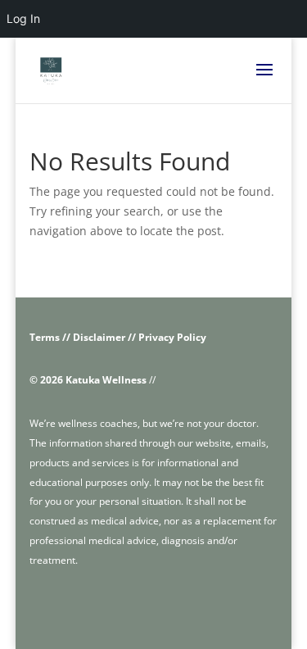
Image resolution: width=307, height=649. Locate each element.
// (92, 380)
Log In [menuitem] (23, 18)
